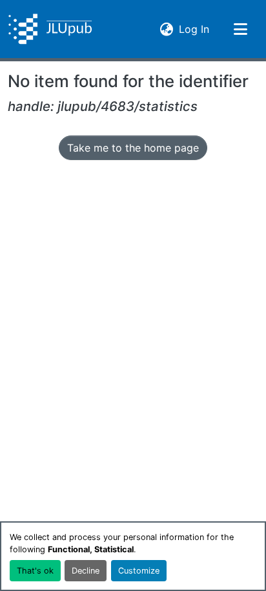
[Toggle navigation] (240, 29)
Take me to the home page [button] (133, 147)
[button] (50, 29)
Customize (138, 571)
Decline (85, 571)
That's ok (35, 571)
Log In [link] (194, 28)
